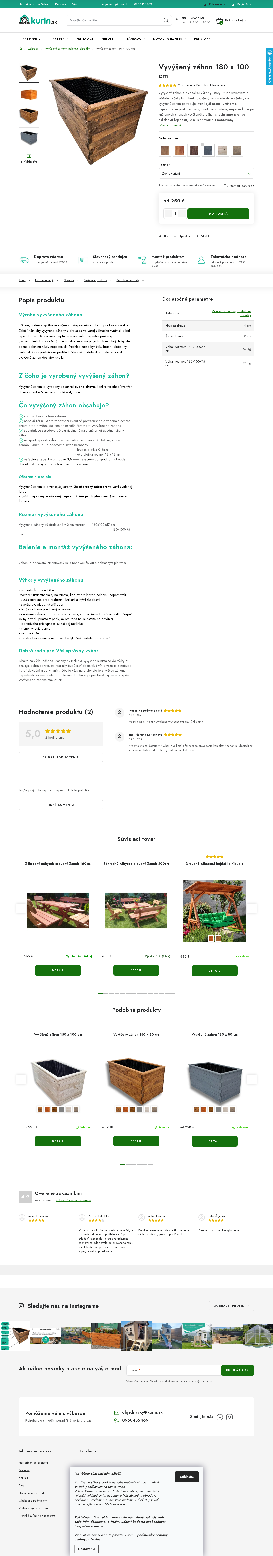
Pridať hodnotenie (61, 757)
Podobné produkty (128, 280)
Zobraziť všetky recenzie (73, 1200)
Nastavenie (86, 1549)
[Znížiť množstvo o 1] (168, 213)
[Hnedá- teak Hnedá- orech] (214, 911)
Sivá (61, 1109)
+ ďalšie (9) (29, 161)
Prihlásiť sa (237, 1370)
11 (161, 993)
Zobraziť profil (229, 1306)
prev (21, 908)
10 (156, 993)
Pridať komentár (61, 805)
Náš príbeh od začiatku (33, 4)
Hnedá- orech (218, 938)
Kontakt (23, 1478)
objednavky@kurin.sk (115, 4)
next (252, 908)
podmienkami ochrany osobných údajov (187, 1381)
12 (167, 993)
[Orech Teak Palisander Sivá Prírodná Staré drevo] (58, 1081)
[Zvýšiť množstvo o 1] (182, 213)
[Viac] (242, 39)
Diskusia (69, 280)
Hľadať (166, 20)
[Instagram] (229, 1417)
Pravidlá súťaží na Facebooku (37, 1516)
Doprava (60, 4)
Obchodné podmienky (33, 1501)
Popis (22, 280)
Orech (40, 1109)
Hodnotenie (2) (44, 280)
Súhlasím (187, 1477)
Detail (58, 970)
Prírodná (68, 1109)
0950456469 (143, 4)
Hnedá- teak (211, 938)
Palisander (54, 1109)
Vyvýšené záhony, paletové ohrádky (231, 313)
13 (172, 993)
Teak (47, 1109)
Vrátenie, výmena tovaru (34, 1508)
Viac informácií (170, 125)
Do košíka (218, 214)
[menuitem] (34, 39)
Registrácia (244, 4)
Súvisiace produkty (95, 280)
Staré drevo (76, 1109)
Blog (22, 1485)
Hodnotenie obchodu (32, 1493)
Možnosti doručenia (242, 186)
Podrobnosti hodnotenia (211, 85)
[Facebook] (220, 1417)
